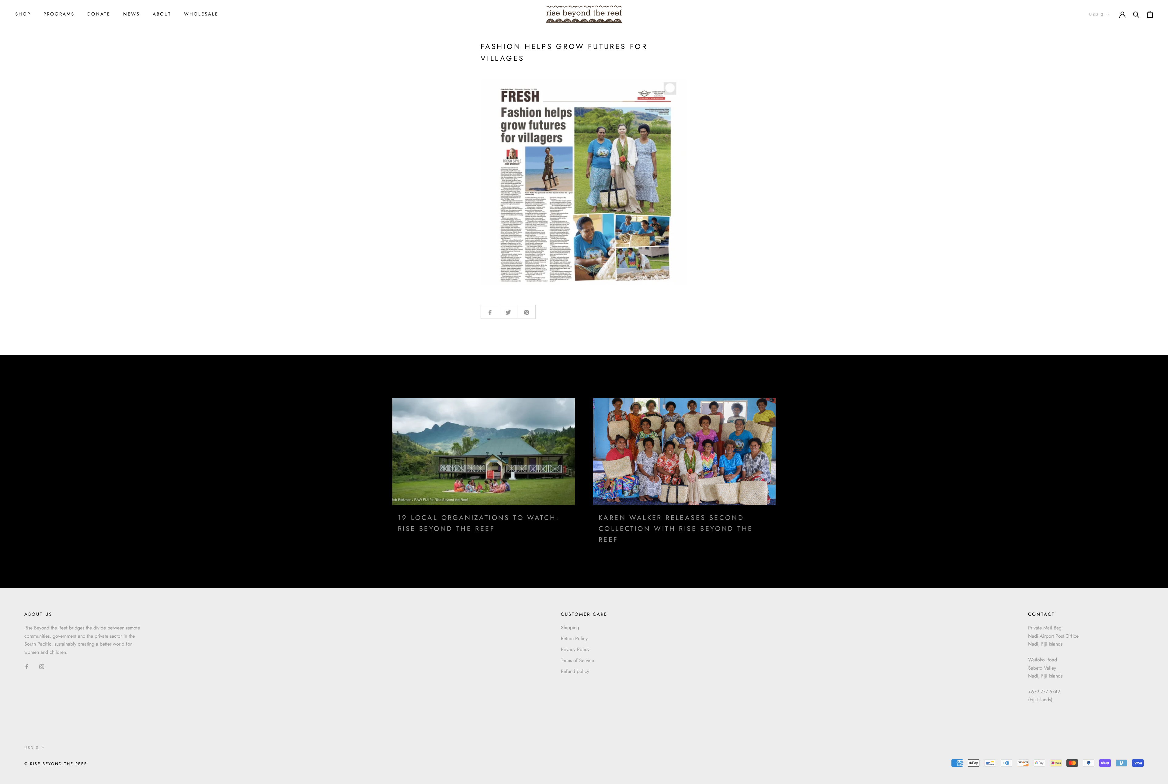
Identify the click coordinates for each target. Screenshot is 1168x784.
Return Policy (574, 638)
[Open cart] (1150, 14)
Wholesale (201, 14)
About (162, 14)
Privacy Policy (575, 649)
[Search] (1136, 14)
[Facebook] (26, 666)
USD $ (1096, 14)
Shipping (570, 627)
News (131, 14)
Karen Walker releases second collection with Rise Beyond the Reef (676, 529)
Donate (98, 14)
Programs (59, 14)
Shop (23, 14)
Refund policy (575, 671)
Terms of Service (577, 660)
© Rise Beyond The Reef (55, 764)
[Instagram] (41, 666)
